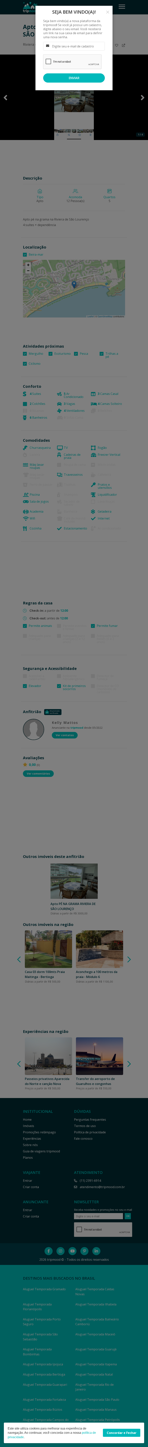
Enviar (74, 78)
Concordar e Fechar (121, 1433)
